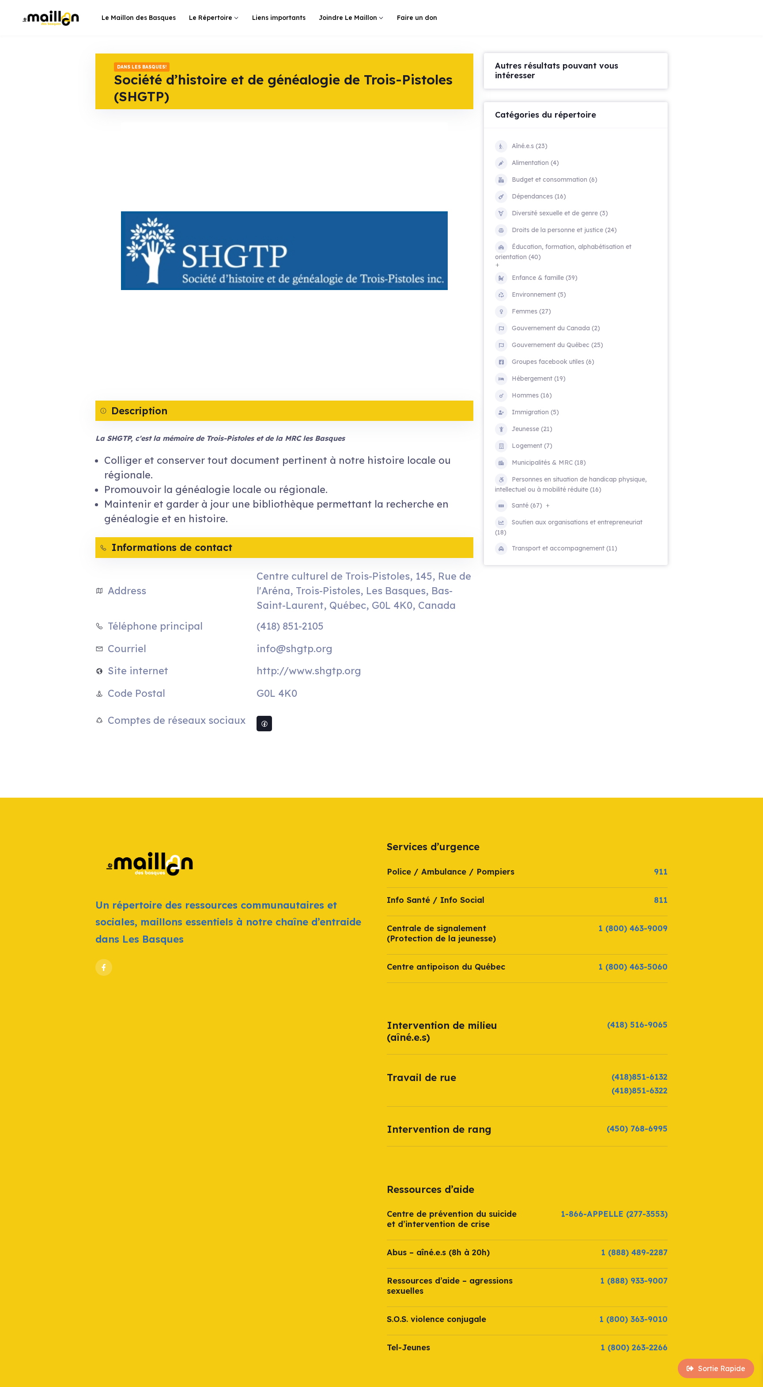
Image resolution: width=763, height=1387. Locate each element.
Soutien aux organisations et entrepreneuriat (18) (568, 527)
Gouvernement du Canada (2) (556, 328)
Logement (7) (532, 446)
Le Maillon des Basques (139, 18)
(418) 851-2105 (290, 626)
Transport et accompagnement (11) (564, 548)
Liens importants (279, 18)
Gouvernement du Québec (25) (557, 345)
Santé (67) (527, 505)
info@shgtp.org (294, 648)
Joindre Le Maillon (348, 18)
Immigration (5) (535, 412)
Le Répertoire (210, 18)
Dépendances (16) (539, 196)
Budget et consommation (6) (554, 179)
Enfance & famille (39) (545, 278)
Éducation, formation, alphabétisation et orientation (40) (563, 252)
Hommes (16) (532, 395)
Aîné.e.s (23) (530, 146)
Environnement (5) (539, 294)
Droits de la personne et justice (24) (564, 230)
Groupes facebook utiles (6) (553, 362)
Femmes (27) (531, 311)
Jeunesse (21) (532, 429)
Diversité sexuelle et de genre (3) (560, 213)
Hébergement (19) (539, 378)
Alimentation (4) (535, 163)
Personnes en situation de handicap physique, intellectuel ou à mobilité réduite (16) (571, 484)
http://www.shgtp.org (309, 671)
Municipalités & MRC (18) (549, 462)
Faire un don (417, 18)
